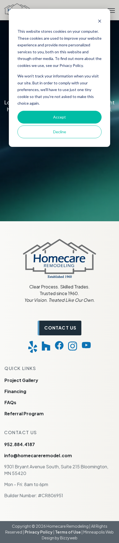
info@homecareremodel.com (38, 455)
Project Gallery (21, 380)
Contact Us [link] (60, 328)
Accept (59, 117)
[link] (59, 258)
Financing (15, 391)
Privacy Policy (39, 531)
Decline (59, 131)
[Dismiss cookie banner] (100, 20)
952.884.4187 (19, 444)
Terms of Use (68, 531)
